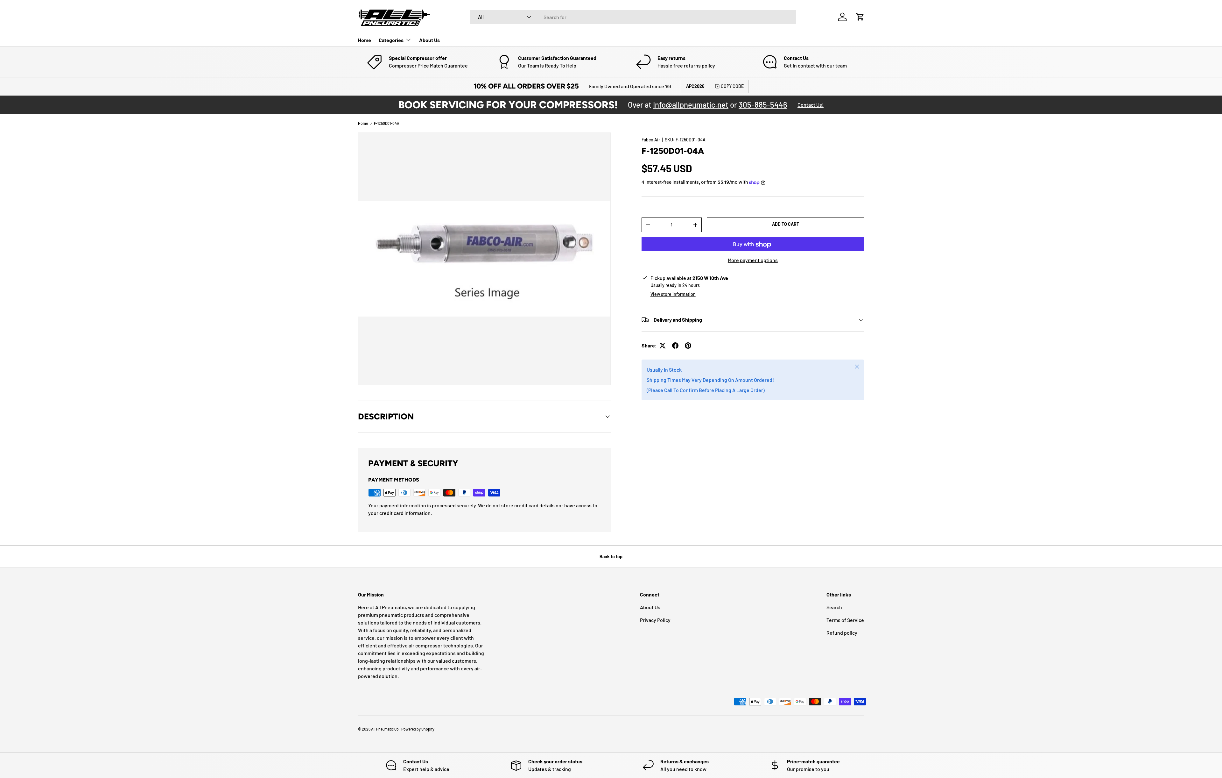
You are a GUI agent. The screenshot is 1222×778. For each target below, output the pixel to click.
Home (364, 40)
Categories (391, 40)
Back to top (611, 556)
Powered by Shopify (417, 729)
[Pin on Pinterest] (688, 345)
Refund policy (841, 633)
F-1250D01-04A (386, 123)
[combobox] (633, 17)
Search (834, 607)
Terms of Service (845, 620)
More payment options (753, 260)
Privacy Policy (655, 620)
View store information (673, 294)
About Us (429, 40)
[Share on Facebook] (675, 345)
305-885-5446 (763, 104)
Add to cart (785, 224)
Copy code (732, 86)
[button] (860, 17)
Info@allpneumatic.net (690, 104)
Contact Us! (810, 105)
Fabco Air (651, 139)
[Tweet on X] (662, 345)
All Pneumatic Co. (385, 729)
